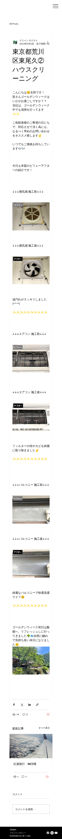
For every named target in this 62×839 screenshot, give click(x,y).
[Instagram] (52, 833)
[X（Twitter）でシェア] (21, 704)
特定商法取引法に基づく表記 (20, 836)
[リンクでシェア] (37, 704)
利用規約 (13, 829)
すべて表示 (44, 727)
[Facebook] (48, 833)
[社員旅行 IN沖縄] (31, 746)
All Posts (13, 23)
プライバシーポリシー (18, 833)
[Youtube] (56, 833)
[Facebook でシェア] (13, 704)
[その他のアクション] (48, 42)
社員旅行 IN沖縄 (24, 764)
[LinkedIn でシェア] (29, 704)
